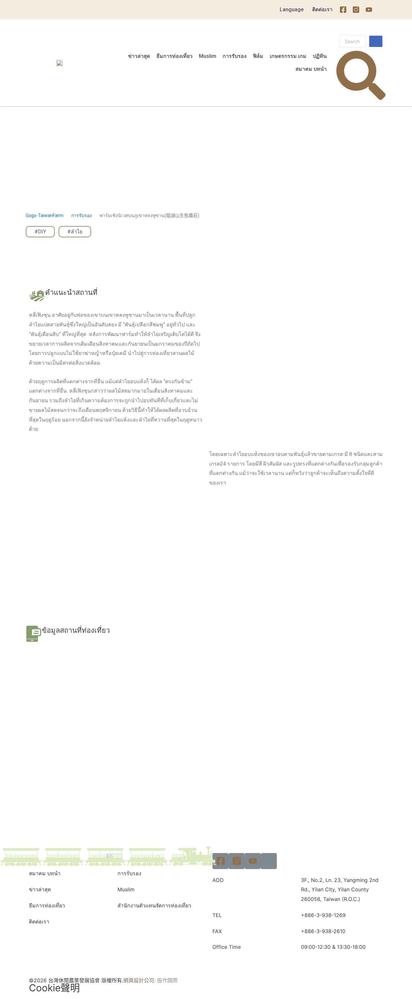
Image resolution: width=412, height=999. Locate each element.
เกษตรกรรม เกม (288, 56)
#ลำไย (74, 232)
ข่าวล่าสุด (139, 56)
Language (292, 9)
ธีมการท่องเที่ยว (174, 56)
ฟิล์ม (258, 56)
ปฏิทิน (320, 56)
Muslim (207, 56)
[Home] (381, 9)
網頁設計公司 (138, 980)
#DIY (40, 232)
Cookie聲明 (54, 988)
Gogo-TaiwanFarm (44, 215)
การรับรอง (235, 56)
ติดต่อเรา (322, 9)
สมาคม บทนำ (311, 69)
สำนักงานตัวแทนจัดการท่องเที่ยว (154, 905)
